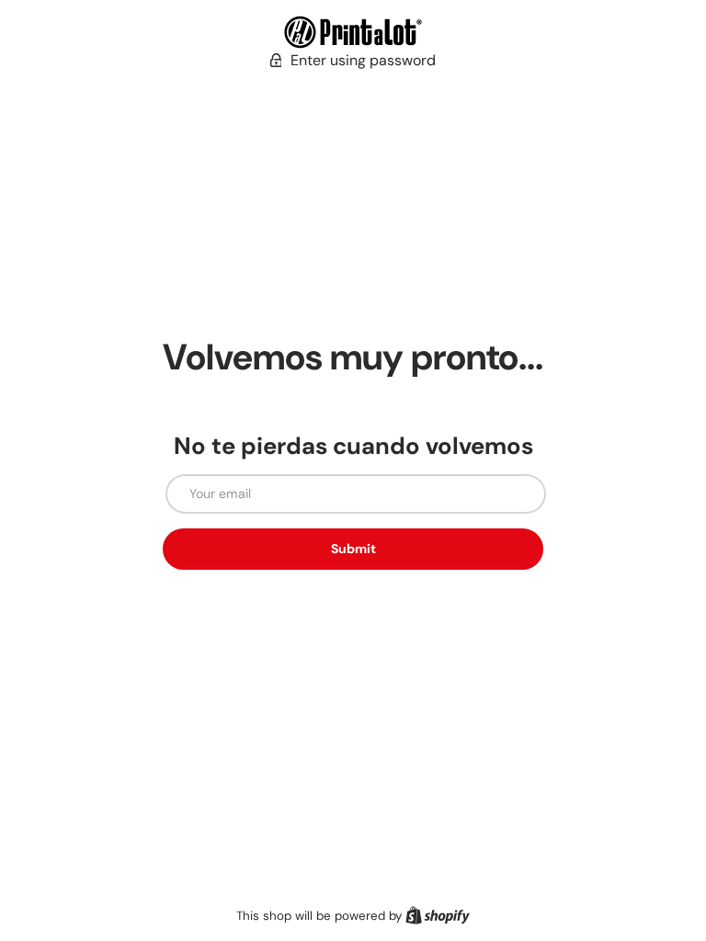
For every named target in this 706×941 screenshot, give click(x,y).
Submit (353, 548)
